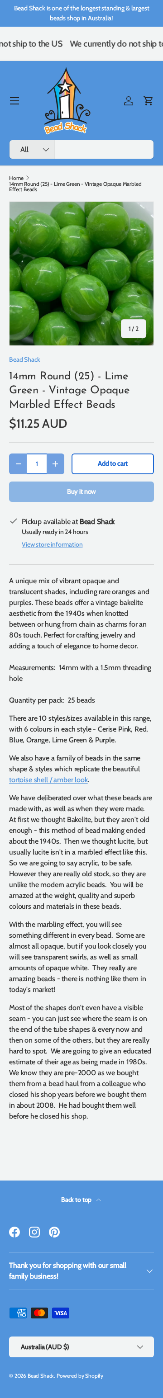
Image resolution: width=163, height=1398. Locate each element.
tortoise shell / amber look (48, 779)
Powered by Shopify (80, 1375)
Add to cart (113, 463)
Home (16, 178)
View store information (52, 544)
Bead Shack (24, 359)
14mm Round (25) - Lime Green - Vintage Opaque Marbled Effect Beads (75, 186)
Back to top (77, 1199)
